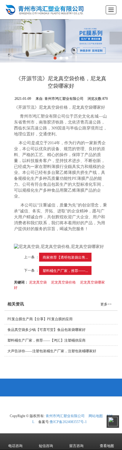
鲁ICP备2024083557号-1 (68, 422)
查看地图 (107, 446)
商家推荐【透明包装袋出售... (65, 257)
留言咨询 (76, 446)
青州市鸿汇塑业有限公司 (65, 416)
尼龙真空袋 (38, 281)
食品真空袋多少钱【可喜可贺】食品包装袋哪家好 (46, 330)
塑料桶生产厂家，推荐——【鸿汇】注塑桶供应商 (46, 340)
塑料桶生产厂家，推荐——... (65, 270)
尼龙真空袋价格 (63, 281)
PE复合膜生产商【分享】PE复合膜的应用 (40, 319)
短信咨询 (46, 446)
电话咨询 (15, 446)
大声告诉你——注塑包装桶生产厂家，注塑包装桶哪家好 (51, 351)
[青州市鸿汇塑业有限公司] (43, 9)
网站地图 (96, 416)
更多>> (106, 304)
